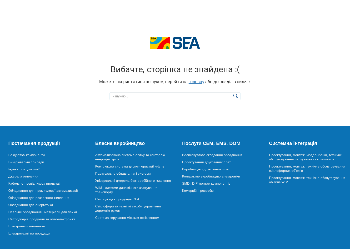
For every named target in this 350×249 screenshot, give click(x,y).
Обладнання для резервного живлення (38, 198)
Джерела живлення (23, 176)
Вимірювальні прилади (26, 162)
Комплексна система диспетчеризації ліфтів (129, 166)
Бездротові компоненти (26, 155)
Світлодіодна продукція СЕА (117, 199)
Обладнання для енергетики (30, 205)
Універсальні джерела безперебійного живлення (133, 180)
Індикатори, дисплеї (24, 169)
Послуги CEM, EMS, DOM (211, 143)
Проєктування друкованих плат (206, 162)
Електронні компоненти (26, 226)
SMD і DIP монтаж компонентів (206, 183)
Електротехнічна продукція (29, 233)
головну (196, 81)
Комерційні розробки (198, 190)
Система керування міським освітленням (127, 218)
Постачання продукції (34, 143)
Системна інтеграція (293, 143)
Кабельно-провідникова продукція (34, 183)
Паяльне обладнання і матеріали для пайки (42, 212)
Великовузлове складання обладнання (212, 155)
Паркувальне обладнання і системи (123, 173)
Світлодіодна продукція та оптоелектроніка (41, 219)
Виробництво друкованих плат (206, 169)
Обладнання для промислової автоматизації (43, 190)
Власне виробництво (120, 143)
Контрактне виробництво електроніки (211, 176)
